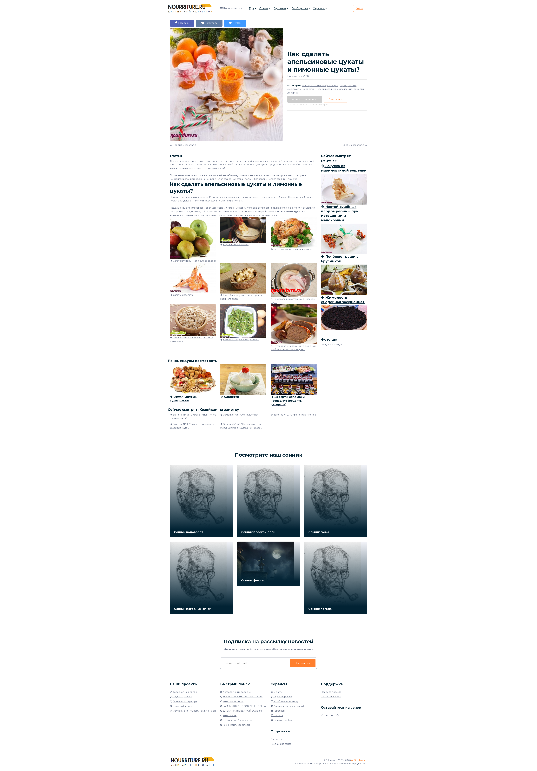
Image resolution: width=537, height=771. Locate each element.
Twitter (236, 23)
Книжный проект (182, 706)
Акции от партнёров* (304, 99)
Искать (277, 692)
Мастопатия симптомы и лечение (242, 696)
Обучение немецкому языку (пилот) (194, 710)
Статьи (263, 8)
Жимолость (229, 715)
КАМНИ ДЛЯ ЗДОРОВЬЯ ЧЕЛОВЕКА (244, 706)
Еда (251, 8)
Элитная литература (185, 701)
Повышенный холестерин (238, 720)
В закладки (335, 99)
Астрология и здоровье (237, 692)
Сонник (278, 715)
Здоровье (280, 8)
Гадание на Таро (283, 720)
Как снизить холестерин (237, 725)
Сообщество (300, 8)
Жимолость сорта (233, 701)
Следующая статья (353, 145)
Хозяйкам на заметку (285, 701)
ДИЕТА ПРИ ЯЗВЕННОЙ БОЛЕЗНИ (243, 710)
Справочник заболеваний (289, 706)
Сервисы (319, 8)
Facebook (183, 23)
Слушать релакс (182, 696)
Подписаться (303, 663)
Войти (359, 8)
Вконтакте (211, 23)
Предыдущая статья (184, 145)
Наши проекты (232, 8)
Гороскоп (279, 710)
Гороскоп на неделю (185, 692)
